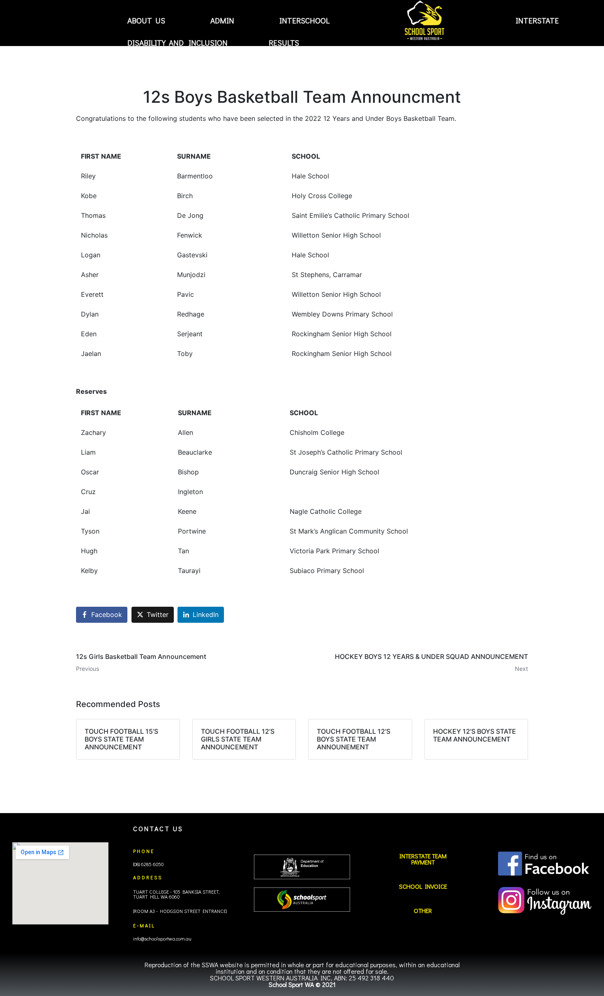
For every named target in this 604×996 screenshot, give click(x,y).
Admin (222, 20)
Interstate (537, 20)
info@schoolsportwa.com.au (162, 938)
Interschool (304, 20)
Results (284, 42)
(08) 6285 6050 (148, 864)
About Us (146, 20)
